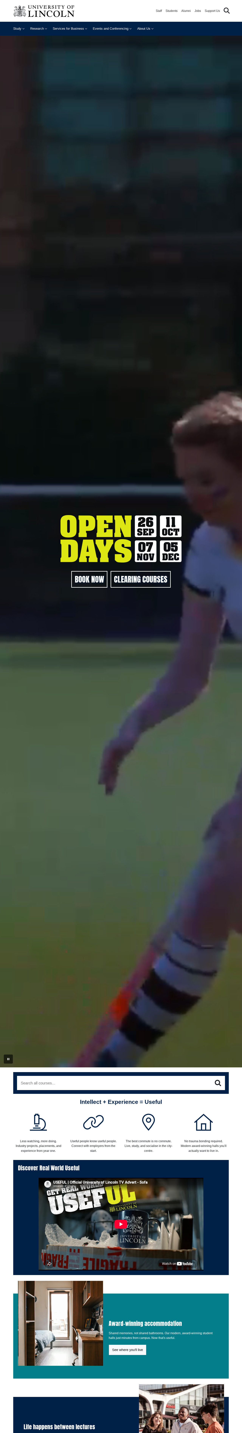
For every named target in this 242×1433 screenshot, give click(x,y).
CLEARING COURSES (140, 579)
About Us (143, 28)
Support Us (212, 10)
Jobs (198, 10)
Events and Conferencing (110, 28)
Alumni (186, 10)
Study (17, 28)
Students (172, 10)
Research (37, 28)
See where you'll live (127, 1350)
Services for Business (68, 28)
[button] (227, 11)
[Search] (218, 1083)
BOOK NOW (89, 579)
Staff (159, 10)
